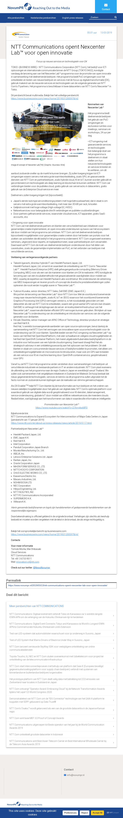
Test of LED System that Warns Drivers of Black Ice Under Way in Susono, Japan (49, 640)
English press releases (72, 18)
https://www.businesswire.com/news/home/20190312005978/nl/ (44, 98)
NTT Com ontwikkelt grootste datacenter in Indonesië (36, 734)
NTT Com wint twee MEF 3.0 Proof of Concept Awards (36, 718)
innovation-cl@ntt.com (27, 562)
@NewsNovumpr (41, 567)
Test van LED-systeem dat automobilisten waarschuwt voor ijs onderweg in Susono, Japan (55, 633)
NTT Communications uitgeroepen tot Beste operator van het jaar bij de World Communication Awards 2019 (56, 726)
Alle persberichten (16, 18)
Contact (106, 9)
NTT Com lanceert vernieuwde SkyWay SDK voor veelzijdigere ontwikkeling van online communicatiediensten (52, 648)
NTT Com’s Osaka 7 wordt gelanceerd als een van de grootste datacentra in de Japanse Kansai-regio (57, 710)
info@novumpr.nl (75, 775)
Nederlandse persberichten (43, 18)
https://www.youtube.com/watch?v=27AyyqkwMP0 (61, 407)
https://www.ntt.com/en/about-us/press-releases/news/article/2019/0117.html (51, 423)
